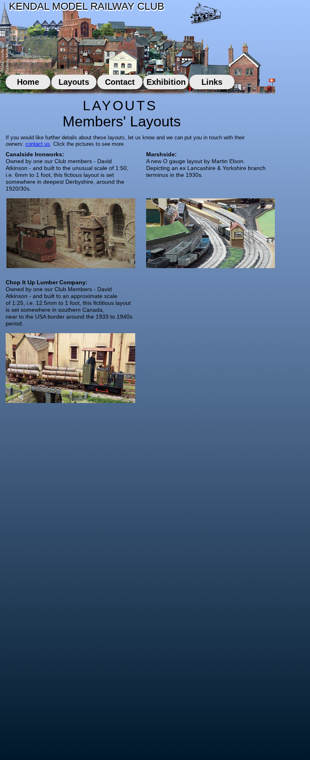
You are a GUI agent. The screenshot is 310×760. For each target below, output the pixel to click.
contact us (37, 144)
